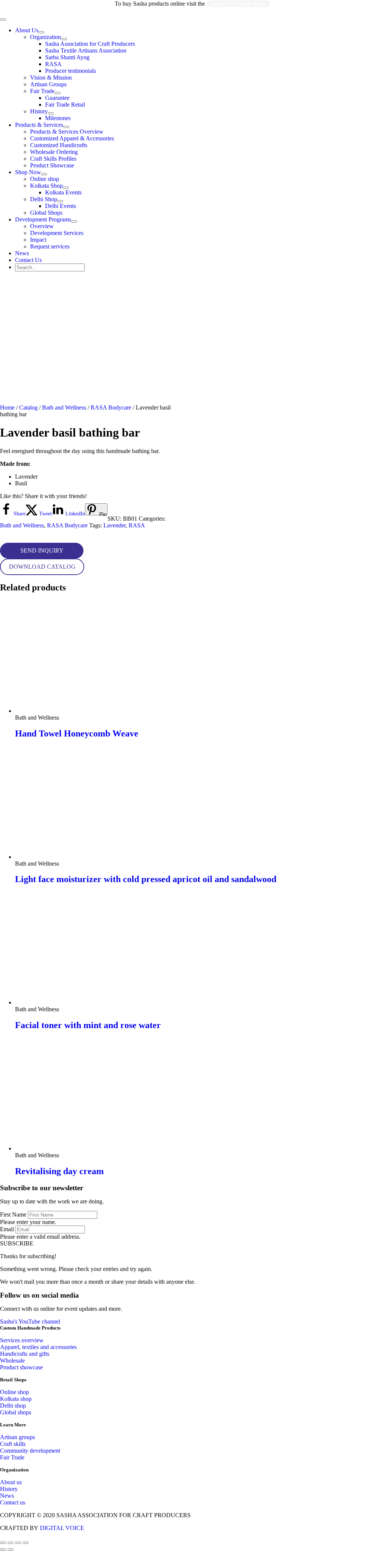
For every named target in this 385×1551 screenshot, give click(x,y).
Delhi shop (13, 1405)
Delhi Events (60, 206)
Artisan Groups (48, 84)
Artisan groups (17, 1437)
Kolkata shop (16, 1399)
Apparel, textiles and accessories (38, 1347)
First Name (13, 1214)
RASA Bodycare (111, 407)
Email (7, 1229)
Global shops (15, 1412)
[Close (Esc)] (26, 1543)
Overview (42, 226)
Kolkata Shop (46, 185)
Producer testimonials (70, 71)
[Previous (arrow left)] (3, 1549)
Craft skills (13, 1444)
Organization (45, 37)
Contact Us (28, 260)
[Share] (18, 1543)
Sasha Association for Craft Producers (90, 44)
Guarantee (57, 98)
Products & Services (39, 125)
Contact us (12, 1502)
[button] (41, 551)
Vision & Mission (51, 77)
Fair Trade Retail (65, 104)
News (22, 253)
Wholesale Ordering (54, 152)
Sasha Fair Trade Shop (238, 3)
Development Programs (43, 219)
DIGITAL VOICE (62, 1528)
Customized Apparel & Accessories (72, 138)
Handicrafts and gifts (24, 1354)
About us (11, 1482)
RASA (53, 64)
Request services (50, 246)
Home (7, 407)
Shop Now (28, 172)
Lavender (114, 525)
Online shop (44, 179)
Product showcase (21, 1367)
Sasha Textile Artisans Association (85, 50)
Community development (30, 1450)
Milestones (58, 118)
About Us (26, 30)
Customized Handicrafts (58, 145)
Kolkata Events (63, 192)
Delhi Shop (43, 199)
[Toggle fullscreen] (11, 1543)
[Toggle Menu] (41, 32)
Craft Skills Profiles (53, 158)
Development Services (56, 233)
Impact (38, 239)
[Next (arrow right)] (11, 1549)
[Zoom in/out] (3, 1543)
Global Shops (46, 212)
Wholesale (12, 1360)
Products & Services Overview (66, 131)
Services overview (22, 1340)
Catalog (28, 407)
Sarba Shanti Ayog (67, 57)
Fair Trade (42, 91)
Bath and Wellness (64, 407)
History (39, 111)
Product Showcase (52, 165)
